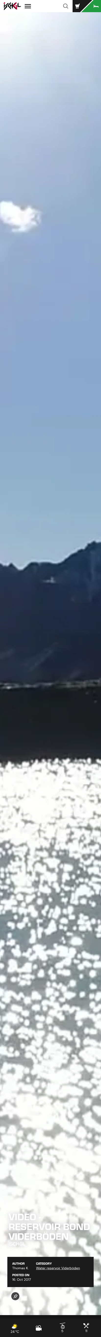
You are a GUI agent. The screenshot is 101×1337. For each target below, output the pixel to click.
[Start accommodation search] (91, 6)
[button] (66, 6)
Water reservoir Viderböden (58, 1268)
